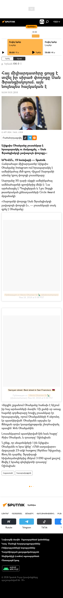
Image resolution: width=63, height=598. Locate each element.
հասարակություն (24, 473)
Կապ (4, 543)
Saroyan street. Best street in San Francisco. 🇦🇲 (31, 390)
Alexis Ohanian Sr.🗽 (39, 395)
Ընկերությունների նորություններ (18, 547)
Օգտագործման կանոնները (35, 539)
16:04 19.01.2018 (10, 92)
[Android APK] (10, 568)
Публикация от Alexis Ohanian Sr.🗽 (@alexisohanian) (31, 295)
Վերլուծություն (45, 513)
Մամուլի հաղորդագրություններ (24, 543)
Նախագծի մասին (11, 539)
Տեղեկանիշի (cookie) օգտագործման (20, 556)
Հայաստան (8, 473)
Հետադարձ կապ (10, 560)
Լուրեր (12, 45)
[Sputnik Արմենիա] (9, 22)
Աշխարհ (29, 513)
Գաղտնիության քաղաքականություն (20, 551)
